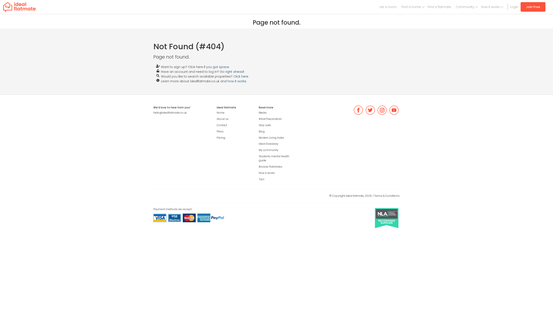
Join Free (533, 7)
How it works (490, 7)
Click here (240, 76)
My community (268, 150)
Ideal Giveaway (268, 144)
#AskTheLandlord (270, 119)
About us (223, 119)
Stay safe (265, 125)
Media (263, 112)
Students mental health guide (274, 158)
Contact (222, 125)
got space (221, 67)
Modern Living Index (271, 138)
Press (220, 131)
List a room (388, 7)
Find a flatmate (439, 7)
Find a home (411, 7)
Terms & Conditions (387, 196)
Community (465, 7)
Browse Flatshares (270, 166)
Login (514, 7)
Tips (261, 179)
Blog (262, 131)
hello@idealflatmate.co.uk (170, 112)
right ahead (234, 72)
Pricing (221, 138)
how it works (236, 81)
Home (220, 112)
